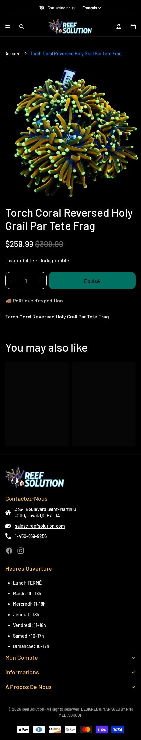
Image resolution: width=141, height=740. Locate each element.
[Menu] (7, 26)
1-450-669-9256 (31, 536)
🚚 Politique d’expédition (34, 300)
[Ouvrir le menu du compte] (118, 26)
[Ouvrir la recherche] (21, 26)
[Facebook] (9, 551)
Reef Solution (33, 709)
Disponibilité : (21, 260)
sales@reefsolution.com (40, 526)
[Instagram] (21, 551)
